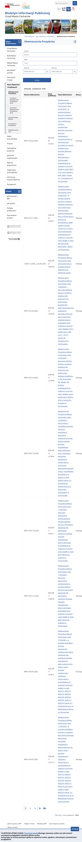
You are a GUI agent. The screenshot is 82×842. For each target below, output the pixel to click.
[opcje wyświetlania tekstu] (64, 9)
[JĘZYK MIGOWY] (68, 9)
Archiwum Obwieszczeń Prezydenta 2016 (14, 100)
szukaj (37, 80)
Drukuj (59, 815)
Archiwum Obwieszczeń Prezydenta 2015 (14, 110)
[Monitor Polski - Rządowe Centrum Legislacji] (14, 226)
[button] (47, 71)
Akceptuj (75, 829)
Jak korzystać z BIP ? (15, 824)
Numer (26, 51)
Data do (54, 68)
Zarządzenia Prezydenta (12, 124)
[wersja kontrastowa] (59, 9)
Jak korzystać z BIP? (12, 197)
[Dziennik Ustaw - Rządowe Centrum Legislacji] (14, 232)
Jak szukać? (11, 203)
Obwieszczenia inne (13, 131)
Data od (26, 68)
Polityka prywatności (11, 209)
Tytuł (25, 59)
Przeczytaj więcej (31, 833)
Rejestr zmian (29, 824)
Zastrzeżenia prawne (11, 216)
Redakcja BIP (42, 824)
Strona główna (29, 36)
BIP (73, 9)
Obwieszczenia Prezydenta (13, 92)
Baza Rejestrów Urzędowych (45, 36)
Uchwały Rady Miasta (13, 118)
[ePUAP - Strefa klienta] (14, 239)
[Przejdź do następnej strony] (40, 808)
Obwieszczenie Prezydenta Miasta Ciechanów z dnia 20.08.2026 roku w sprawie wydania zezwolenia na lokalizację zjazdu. (65, 264)
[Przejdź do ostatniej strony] (44, 808)
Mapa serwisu (13, 827)
